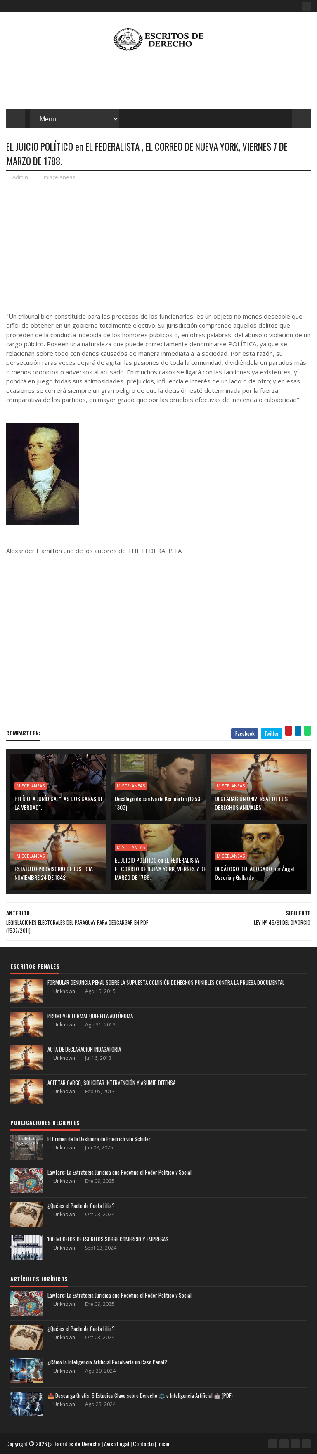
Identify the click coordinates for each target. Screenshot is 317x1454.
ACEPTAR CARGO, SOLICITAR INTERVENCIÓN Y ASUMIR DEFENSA (111, 1082)
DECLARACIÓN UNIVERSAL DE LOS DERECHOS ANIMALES (251, 802)
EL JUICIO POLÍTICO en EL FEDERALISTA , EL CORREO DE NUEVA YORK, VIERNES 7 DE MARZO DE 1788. (160, 869)
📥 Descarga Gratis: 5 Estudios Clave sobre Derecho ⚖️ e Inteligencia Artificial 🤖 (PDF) (140, 1395)
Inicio (163, 1443)
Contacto (143, 1443)
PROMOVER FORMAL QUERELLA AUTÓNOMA (90, 1016)
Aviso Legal (116, 1443)
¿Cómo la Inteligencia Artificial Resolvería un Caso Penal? (107, 1362)
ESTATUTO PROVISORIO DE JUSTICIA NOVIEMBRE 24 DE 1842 (53, 873)
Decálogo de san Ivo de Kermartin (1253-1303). (158, 802)
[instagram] (295, 1443)
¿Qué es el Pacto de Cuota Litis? (81, 1205)
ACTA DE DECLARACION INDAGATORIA (84, 1049)
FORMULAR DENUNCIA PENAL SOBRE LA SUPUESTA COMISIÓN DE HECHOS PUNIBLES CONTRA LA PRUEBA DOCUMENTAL (165, 982)
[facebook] (306, 6)
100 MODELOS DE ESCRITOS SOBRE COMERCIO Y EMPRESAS (107, 1239)
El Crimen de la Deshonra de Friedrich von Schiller (99, 1139)
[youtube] (284, 1443)
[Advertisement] (158, 82)
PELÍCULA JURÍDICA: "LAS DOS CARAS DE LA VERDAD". (58, 802)
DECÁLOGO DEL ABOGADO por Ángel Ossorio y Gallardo (254, 873)
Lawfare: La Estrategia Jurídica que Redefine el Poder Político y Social (119, 1172)
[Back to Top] (306, 1443)
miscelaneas (60, 177)
